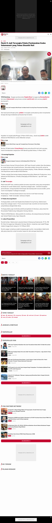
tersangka (15, 317)
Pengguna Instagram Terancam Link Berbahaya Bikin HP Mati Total (20, 161)
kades (42, 135)
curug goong (18, 315)
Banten (47, 97)
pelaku (21, 112)
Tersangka (9, 181)
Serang (42, 97)
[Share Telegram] (49, 93)
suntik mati (30, 99)
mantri (45, 99)
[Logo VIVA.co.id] (4, 34)
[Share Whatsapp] (45, 93)
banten (24, 315)
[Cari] (48, 34)
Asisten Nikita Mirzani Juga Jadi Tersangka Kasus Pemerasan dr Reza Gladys (23, 144)
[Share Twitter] (42, 93)
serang (4, 317)
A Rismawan (6, 49)
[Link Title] (4, 345)
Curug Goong (19, 148)
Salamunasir (11, 99)
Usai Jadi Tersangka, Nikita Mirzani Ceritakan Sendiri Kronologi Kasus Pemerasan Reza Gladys (27, 107)
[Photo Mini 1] (3, 88)
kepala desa (43, 315)
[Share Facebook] (39, 93)
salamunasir (10, 315)
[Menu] (51, 34)
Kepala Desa (28, 97)
